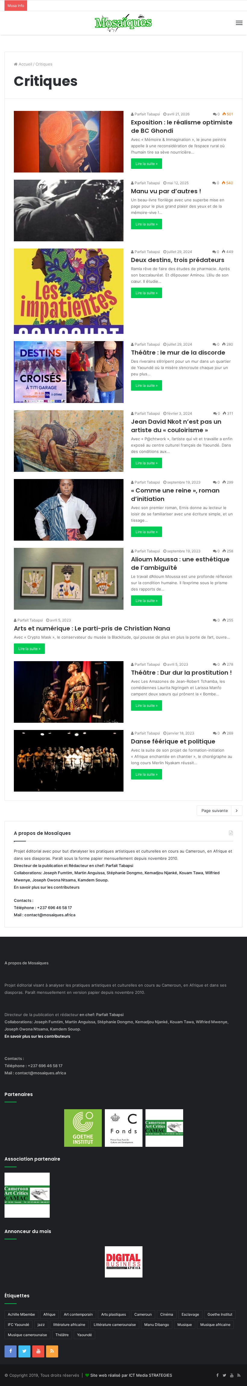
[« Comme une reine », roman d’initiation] (69, 510)
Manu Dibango (156, 1324)
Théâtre (62, 1335)
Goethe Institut (220, 1314)
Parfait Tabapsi (147, 114)
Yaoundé (84, 1335)
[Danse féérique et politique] (69, 761)
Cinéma (166, 1314)
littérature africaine (69, 1324)
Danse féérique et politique (173, 741)
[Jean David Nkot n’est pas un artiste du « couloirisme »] (69, 441)
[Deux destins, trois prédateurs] (69, 291)
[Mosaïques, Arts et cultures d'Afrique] (123, 23)
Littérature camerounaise (115, 1324)
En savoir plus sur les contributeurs (47, 887)
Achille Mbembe (21, 1314)
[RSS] (52, 1351)
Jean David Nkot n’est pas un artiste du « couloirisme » (176, 425)
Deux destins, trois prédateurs (177, 260)
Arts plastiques (113, 1314)
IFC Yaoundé (18, 1324)
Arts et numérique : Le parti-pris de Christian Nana (92, 628)
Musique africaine (215, 1324)
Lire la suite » (147, 163)
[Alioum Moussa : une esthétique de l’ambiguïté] (69, 578)
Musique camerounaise (27, 1335)
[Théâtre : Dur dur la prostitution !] (69, 692)
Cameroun (143, 1314)
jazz (41, 1324)
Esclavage (190, 1314)
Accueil (24, 64)
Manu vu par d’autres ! (166, 191)
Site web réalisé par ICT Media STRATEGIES (131, 1375)
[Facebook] (11, 1351)
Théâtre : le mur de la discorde (178, 352)
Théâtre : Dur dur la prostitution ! (181, 672)
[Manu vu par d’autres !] (69, 210)
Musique (184, 1324)
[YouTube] (38, 1351)
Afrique (49, 1314)
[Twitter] (24, 1351)
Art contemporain (78, 1314)
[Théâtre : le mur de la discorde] (69, 372)
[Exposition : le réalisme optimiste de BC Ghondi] (69, 141)
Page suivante (215, 810)
